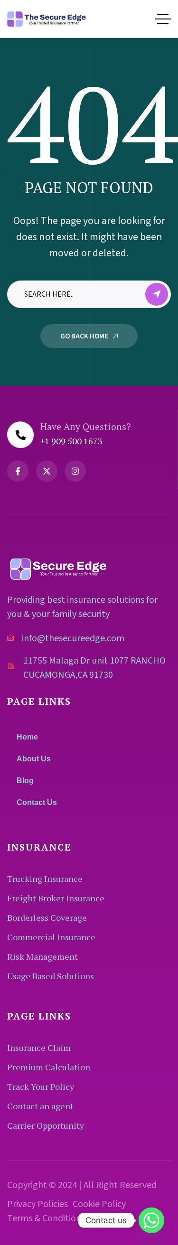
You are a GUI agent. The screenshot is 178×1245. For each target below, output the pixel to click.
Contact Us (37, 802)
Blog (25, 781)
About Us (34, 759)
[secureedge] (46, 19)
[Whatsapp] (151, 1220)
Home (27, 737)
